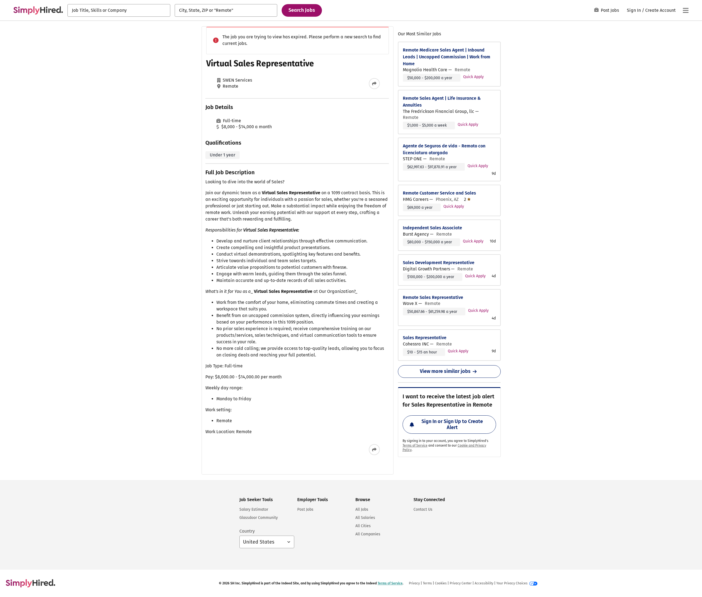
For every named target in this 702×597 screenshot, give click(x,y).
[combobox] (118, 10)
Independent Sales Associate (432, 227)
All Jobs (361, 509)
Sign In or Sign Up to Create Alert (452, 424)
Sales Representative (424, 337)
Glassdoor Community (258, 517)
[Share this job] (374, 83)
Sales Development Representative (438, 262)
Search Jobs (301, 10)
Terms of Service (415, 445)
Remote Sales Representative (433, 297)
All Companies (367, 534)
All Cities (363, 526)
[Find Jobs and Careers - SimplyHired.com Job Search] (38, 10)
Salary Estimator (253, 509)
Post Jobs (610, 10)
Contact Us (423, 509)
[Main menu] (685, 10)
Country (247, 531)
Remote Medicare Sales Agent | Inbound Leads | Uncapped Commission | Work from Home (446, 56)
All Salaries (365, 517)
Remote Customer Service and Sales (439, 193)
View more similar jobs (445, 371)
